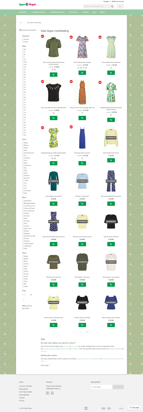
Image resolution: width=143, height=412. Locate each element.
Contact (21, 397)
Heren (26, 42)
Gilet (25, 150)
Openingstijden (24, 395)
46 (25, 117)
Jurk (25, 160)
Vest (25, 193)
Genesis (27, 221)
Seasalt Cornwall (29, 236)
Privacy (21, 400)
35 (25, 90)
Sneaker (27, 175)
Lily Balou (75, 349)
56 (25, 132)
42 (25, 107)
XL (25, 59)
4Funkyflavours (94, 358)
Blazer (26, 143)
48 (25, 122)
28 (25, 72)
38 (25, 97)
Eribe (26, 218)
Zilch (25, 248)
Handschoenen (29, 153)
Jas (25, 155)
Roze (26, 281)
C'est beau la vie (29, 206)
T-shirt (26, 180)
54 (25, 130)
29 (25, 74)
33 (25, 85)
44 (25, 112)
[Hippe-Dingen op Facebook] (47, 393)
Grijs (25, 269)
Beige (26, 256)
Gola (25, 223)
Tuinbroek (27, 190)
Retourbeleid (23, 389)
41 (25, 105)
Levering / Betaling (25, 386)
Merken (23, 12)
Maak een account (118, 1)
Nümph (26, 231)
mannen (66, 346)
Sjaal (25, 173)
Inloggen (106, 1)
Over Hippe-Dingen (25, 392)
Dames (26, 39)
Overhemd (27, 165)
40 (25, 102)
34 (25, 87)
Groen (26, 271)
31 (25, 80)
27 (25, 69)
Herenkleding (57, 12)
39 (25, 100)
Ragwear (27, 233)
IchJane (26, 226)
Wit (25, 284)
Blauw (26, 259)
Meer (102, 12)
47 (25, 120)
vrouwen (75, 346)
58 (25, 135)
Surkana (27, 241)
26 (25, 67)
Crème (26, 264)
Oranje (26, 274)
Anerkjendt (27, 201)
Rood (26, 279)
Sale (94, 12)
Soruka (26, 238)
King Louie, (80, 358)
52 (25, 127)
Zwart (26, 286)
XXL (25, 62)
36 (25, 92)
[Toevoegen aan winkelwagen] (53, 74)
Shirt (25, 170)
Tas (25, 183)
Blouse (26, 145)
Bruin (26, 261)
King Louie (27, 228)
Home (21, 22)
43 (25, 110)
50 (25, 125)
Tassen (85, 12)
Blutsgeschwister (29, 203)
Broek (26, 148)
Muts (25, 163)
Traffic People (28, 243)
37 (25, 95)
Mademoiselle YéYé (62, 349)
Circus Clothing (29, 211)
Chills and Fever (29, 208)
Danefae (27, 216)
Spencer (27, 178)
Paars (26, 276)
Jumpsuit (27, 158)
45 (25, 115)
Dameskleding (39, 12)
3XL (25, 64)
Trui (25, 188)
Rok (25, 168)
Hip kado (73, 12)
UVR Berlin (27, 246)
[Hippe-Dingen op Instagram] (52, 393)
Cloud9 (26, 213)
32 (25, 82)
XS (25, 49)
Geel (25, 266)
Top (25, 185)
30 (25, 77)
